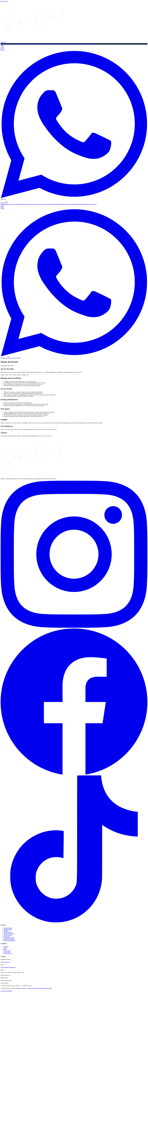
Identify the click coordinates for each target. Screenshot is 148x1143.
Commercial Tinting (32, 988)
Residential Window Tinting (45, 988)
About (2, 46)
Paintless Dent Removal (83, 43)
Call (3, 50)
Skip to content (4, 1)
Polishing (20, 43)
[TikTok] (74, 922)
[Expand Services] (6, 202)
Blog (5, 949)
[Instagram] (74, 627)
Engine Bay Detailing (71, 43)
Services (3, 42)
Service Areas (7, 950)
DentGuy (24, 988)
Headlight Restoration (60, 43)
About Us (6, 946)
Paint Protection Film (36, 43)
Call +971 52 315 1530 (15, 358)
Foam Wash (52, 43)
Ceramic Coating (13, 43)
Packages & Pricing (93, 43)
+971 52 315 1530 (5, 962)
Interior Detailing (5, 43)
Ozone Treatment (45, 43)
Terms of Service (8, 953)
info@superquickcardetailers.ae (8, 967)
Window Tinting (26, 43)
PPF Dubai (18, 988)
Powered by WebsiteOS (6, 991)
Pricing (2, 45)
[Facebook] (74, 774)
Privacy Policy (7, 952)
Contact (2, 48)
